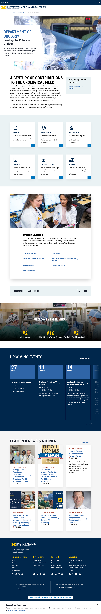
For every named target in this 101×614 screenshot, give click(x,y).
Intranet (71, 570)
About (13, 560)
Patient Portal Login (38, 565)
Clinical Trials (55, 560)
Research (55, 557)
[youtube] (85, 291)
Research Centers (56, 565)
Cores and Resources (57, 567)
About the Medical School (76, 567)
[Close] (97, 604)
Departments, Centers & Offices (77, 565)
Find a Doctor (37, 560)
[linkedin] (59, 574)
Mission (14, 563)
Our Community (73, 563)
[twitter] (19, 574)
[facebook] (12, 574)
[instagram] (16, 574)
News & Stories (16, 570)
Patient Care (38, 557)
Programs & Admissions (75, 560)
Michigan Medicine (20, 557)
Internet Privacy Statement (16, 610)
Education (73, 557)
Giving (13, 567)
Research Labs (55, 563)
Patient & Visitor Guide (39, 563)
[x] (78, 291)
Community (15, 565)
